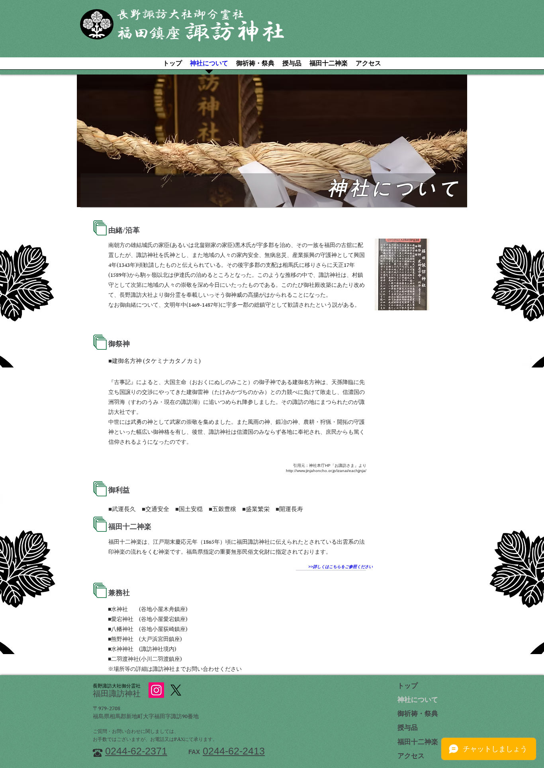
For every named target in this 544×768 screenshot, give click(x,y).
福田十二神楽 (417, 742)
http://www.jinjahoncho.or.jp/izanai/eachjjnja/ (326, 470)
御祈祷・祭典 (417, 714)
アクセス (411, 756)
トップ (407, 686)
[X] (176, 690)
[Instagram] (156, 690)
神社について (417, 700)
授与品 (407, 728)
